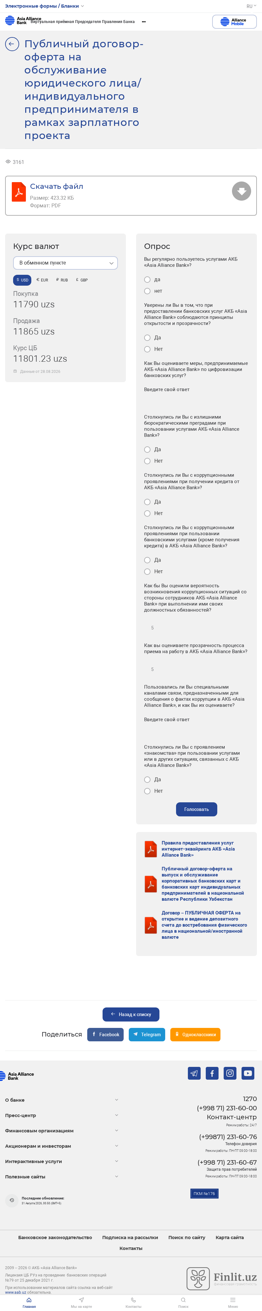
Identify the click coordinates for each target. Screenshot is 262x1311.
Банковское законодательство (55, 1237)
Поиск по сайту (186, 1237)
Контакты (131, 1248)
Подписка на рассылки (130, 1237)
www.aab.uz (15, 1292)
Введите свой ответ (166, 389)
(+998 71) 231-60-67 (227, 1162)
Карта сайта (230, 1237)
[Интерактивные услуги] (12, 44)
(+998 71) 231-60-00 (227, 1108)
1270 (250, 1099)
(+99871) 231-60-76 (228, 1137)
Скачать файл (56, 186)
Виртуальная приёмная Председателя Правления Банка (83, 21)
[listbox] (65, 263)
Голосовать (196, 809)
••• (144, 21)
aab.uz (23, 22)
